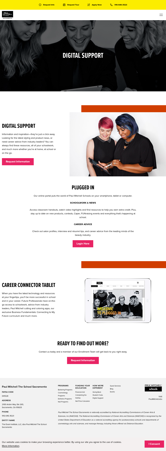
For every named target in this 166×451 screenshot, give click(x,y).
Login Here (83, 243)
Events (112, 392)
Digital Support (98, 398)
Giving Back (97, 392)
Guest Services (115, 386)
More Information (10, 445)
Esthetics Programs (65, 399)
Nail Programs (63, 402)
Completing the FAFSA (81, 396)
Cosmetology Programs (63, 394)
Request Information (18, 161)
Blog (111, 389)
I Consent (154, 444)
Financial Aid (80, 392)
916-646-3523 (8, 416)
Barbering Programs (65, 390)
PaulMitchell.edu (155, 399)
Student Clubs (98, 395)
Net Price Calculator (82, 401)
